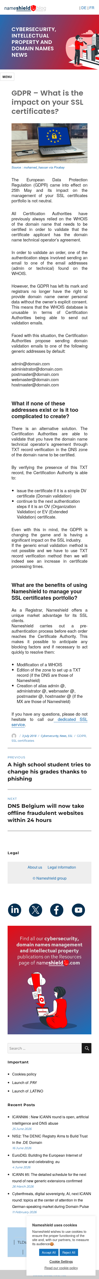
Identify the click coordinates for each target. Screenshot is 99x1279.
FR (91, 7)
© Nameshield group (50, 878)
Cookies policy (24, 1074)
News (63, 736)
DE (84, 7)
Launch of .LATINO (27, 1091)
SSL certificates (23, 740)
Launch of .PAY (24, 1082)
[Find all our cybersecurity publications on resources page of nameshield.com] (49, 979)
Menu (7, 77)
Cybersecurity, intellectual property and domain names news (34, 42)
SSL (70, 736)
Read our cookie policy (61, 1268)
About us (35, 867)
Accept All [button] (49, 1252)
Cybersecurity (49, 736)
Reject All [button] (68, 1252)
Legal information (62, 867)
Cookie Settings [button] (61, 1261)
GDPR (81, 736)
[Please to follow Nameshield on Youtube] (80, 910)
